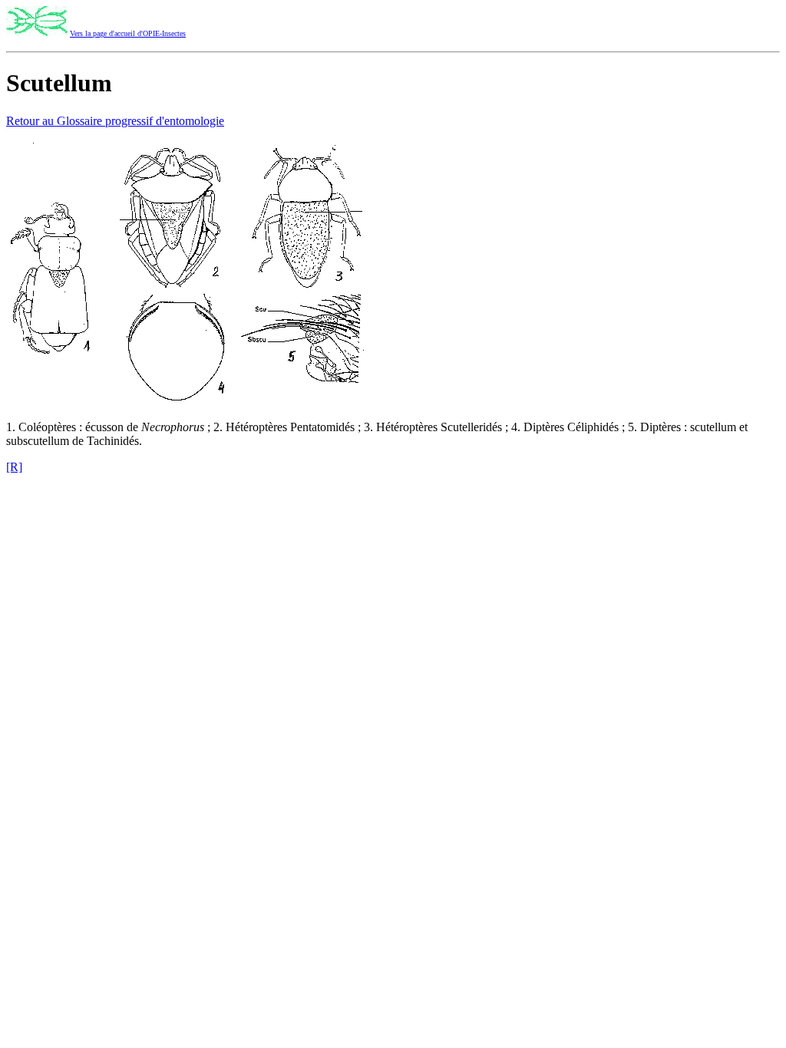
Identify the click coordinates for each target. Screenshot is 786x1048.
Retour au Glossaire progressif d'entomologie (115, 120)
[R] (14, 466)
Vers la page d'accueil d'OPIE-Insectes (128, 33)
